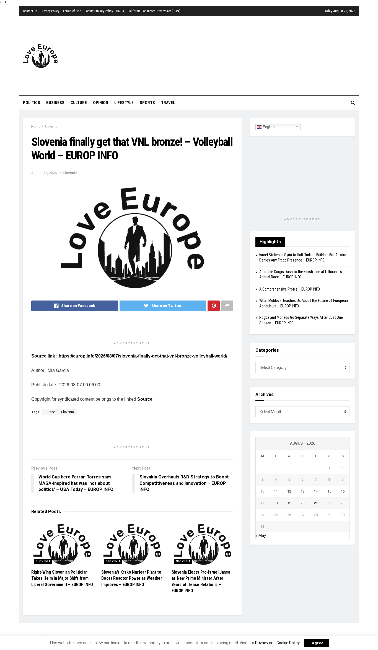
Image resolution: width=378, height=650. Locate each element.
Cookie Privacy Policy (98, 11)
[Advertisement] (222, 55)
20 (302, 503)
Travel (168, 102)
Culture (79, 102)
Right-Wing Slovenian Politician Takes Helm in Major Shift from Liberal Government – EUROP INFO (62, 578)
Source (144, 399)
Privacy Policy (50, 11)
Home (35, 127)
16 (343, 491)
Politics (31, 102)
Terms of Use (72, 11)
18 (276, 503)
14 (316, 491)
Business (55, 102)
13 (302, 491)
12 (289, 491)
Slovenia (51, 127)
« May (261, 535)
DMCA (120, 11)
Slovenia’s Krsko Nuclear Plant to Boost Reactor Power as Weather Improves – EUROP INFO (131, 578)
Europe (50, 412)
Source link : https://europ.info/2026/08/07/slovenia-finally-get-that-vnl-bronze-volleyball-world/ (129, 356)
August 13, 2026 (44, 173)
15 (329, 491)
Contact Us (30, 11)
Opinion (100, 102)
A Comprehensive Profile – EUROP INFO (289, 289)
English (268, 127)
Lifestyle (124, 102)
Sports (147, 102)
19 (289, 503)
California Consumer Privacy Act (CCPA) (154, 11)
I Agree (316, 643)
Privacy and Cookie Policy (277, 643)
